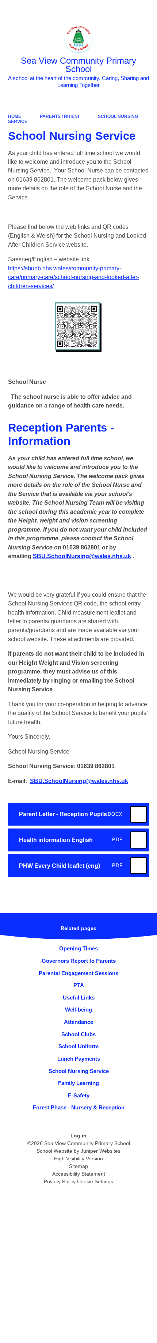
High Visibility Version (78, 1158)
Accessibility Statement (78, 1174)
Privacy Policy (60, 1181)
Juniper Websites (100, 1151)
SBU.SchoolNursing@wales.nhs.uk (82, 556)
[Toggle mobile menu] (147, 9)
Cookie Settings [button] (95, 1181)
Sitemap (78, 1166)
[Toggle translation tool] (109, 9)
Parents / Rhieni (59, 116)
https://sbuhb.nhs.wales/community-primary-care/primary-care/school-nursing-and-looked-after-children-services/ (73, 277)
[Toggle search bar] (128, 9)
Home (14, 116)
